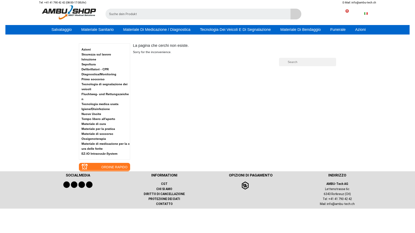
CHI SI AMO (164, 189)
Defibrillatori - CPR (95, 69)
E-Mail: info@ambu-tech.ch (359, 2)
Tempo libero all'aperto (98, 119)
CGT (164, 184)
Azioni (86, 49)
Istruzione (88, 59)
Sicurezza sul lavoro (96, 54)
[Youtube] (74, 184)
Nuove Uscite (91, 114)
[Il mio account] (331, 13)
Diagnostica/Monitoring (98, 74)
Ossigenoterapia (93, 138)
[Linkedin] (89, 184)
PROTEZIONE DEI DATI (164, 199)
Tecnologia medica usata (99, 104)
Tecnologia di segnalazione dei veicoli (104, 86)
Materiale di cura (93, 124)
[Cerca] (295, 14)
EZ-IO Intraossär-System (99, 153)
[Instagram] (81, 184)
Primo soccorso (93, 79)
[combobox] (194, 14)
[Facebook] (66, 184)
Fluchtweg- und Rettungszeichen (105, 96)
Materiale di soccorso (97, 133)
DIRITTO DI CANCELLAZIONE (164, 194)
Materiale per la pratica (98, 129)
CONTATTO (164, 204)
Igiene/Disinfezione (95, 109)
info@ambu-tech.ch (341, 204)
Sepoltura (88, 64)
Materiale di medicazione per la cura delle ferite (105, 146)
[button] (345, 13)
